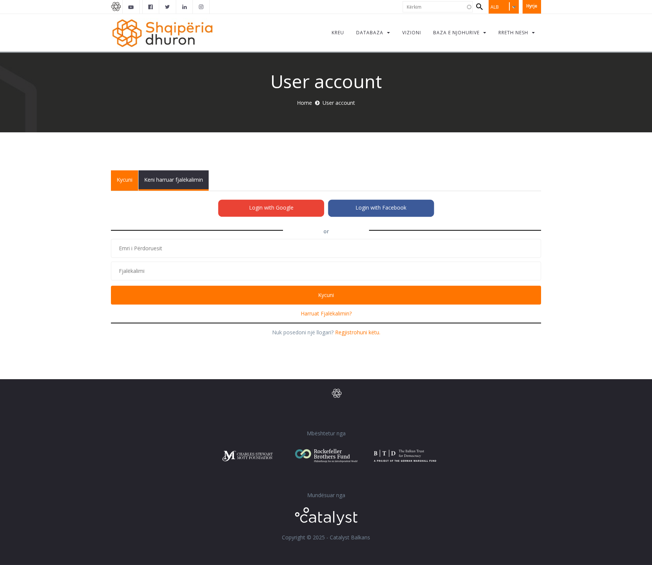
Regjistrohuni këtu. (357, 332)
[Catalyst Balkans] (151, 7)
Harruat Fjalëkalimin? (326, 313)
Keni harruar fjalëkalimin (173, 179)
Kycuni (127, 183)
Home (304, 102)
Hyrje (531, 6)
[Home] (162, 32)
